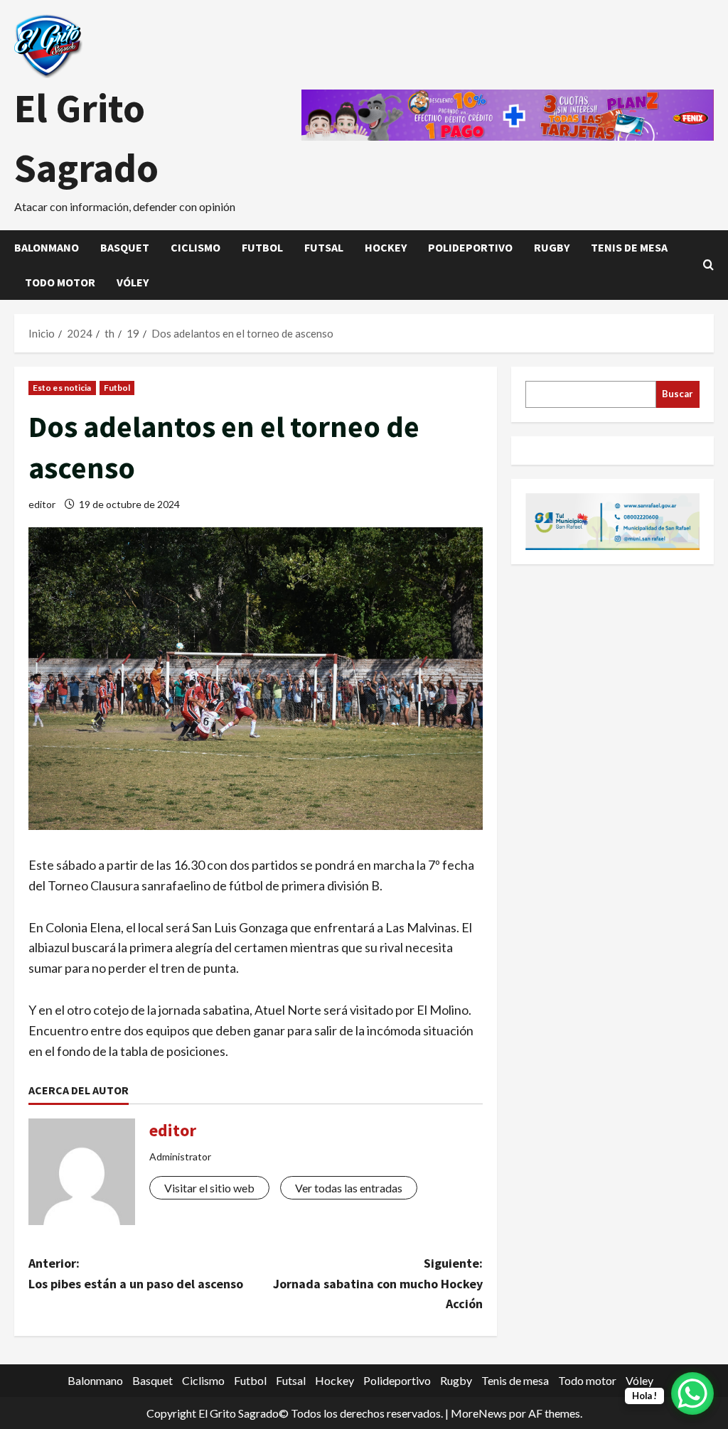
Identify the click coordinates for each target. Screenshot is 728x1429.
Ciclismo (195, 247)
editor (41, 504)
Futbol (262, 247)
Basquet (124, 247)
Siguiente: (377, 1283)
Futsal (323, 247)
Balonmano (46, 247)
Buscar (677, 393)
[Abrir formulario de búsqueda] (708, 265)
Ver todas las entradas (348, 1188)
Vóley (133, 282)
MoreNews (479, 1413)
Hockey (386, 247)
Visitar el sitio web (209, 1188)
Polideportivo (470, 247)
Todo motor (60, 282)
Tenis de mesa (629, 247)
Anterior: (135, 1273)
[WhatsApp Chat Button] (692, 1393)
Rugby (551, 247)
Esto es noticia (62, 387)
